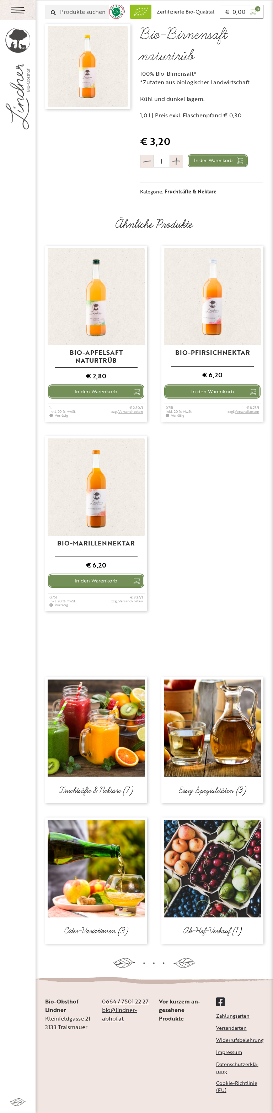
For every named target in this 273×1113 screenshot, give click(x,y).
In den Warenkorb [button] (96, 391)
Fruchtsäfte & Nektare (190, 191)
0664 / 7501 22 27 (125, 1001)
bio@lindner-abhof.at (119, 1014)
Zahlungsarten (233, 1015)
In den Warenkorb (213, 160)
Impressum (229, 1052)
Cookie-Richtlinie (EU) (236, 1086)
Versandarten (231, 1028)
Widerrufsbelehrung (239, 1040)
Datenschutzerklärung (237, 1067)
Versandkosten (130, 412)
